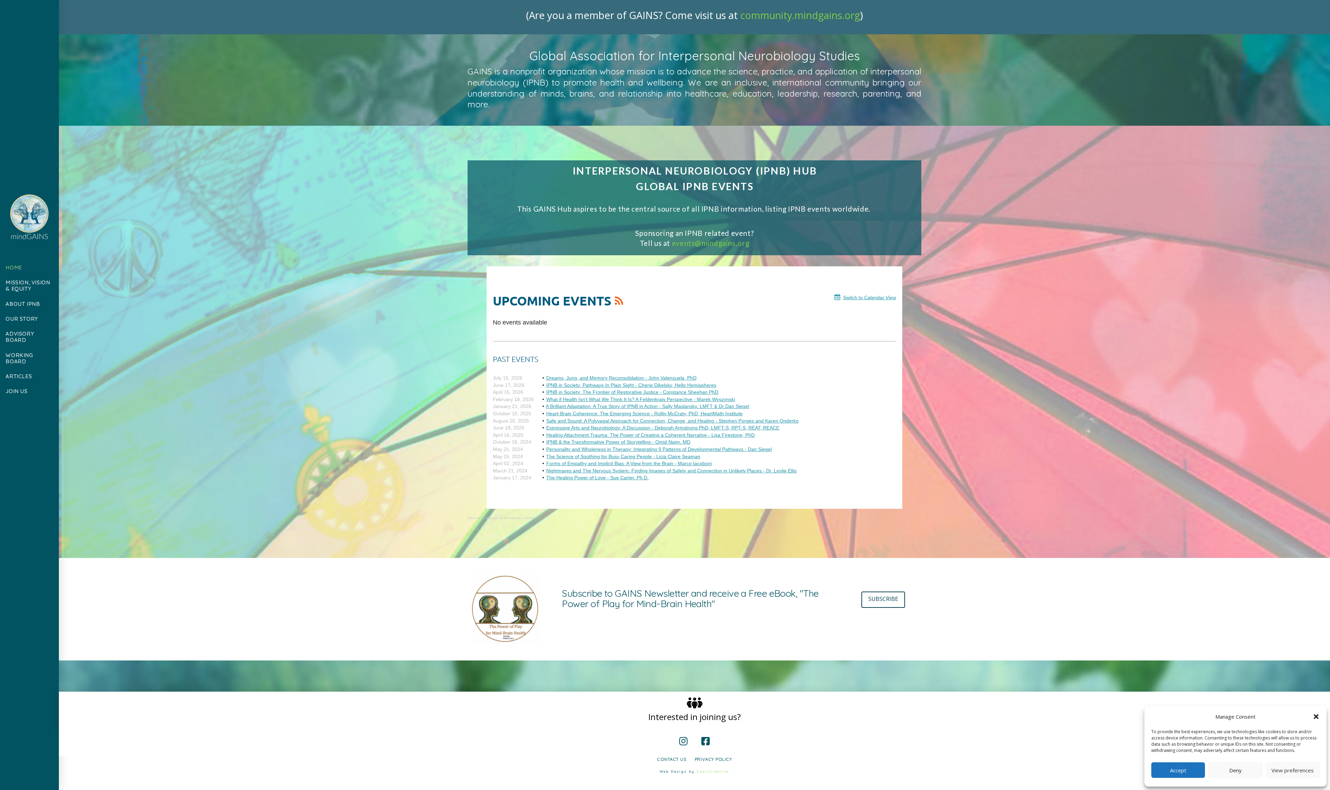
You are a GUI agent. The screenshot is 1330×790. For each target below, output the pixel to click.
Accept (1178, 770)
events (711, 243)
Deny (1235, 770)
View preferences (1292, 770)
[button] (1316, 716)
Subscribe (883, 599)
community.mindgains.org (800, 15)
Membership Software (519, 518)
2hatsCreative (713, 771)
